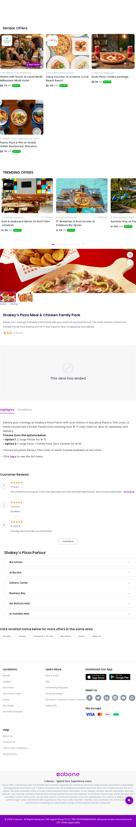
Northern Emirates (13, 711)
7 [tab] (78, 244)
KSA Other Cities (12, 693)
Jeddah (7, 681)
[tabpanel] (27, 210)
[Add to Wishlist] (130, 255)
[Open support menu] (129, 800)
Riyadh (6, 675)
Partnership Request (57, 687)
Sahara (22, 636)
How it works (52, 675)
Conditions (24, 410)
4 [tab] (65, 244)
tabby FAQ (51, 705)
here (13, 456)
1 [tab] (53, 244)
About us (8, 736)
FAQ (48, 681)
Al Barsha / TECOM (43, 636)
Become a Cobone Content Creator (65, 699)
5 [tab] (70, 244)
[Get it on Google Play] (119, 677)
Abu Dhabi (8, 705)
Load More (68, 541)
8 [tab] (82, 244)
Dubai (3, 304)
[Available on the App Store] (96, 677)
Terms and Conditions (15, 748)
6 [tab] (74, 244)
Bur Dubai (65, 636)
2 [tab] (57, 244)
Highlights (7, 410)
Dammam (8, 687)
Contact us (9, 742)
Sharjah (7, 636)
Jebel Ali (96, 636)
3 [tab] (61, 244)
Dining (14, 304)
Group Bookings (54, 693)
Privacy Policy (10, 754)
